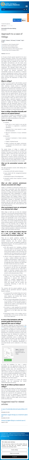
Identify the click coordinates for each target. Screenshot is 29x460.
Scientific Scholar (9, 435)
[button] (26, 6)
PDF (24, 20)
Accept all (14, 456)
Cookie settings (14, 449)
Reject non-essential (14, 453)
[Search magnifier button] (26, 9)
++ (4, 41)
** (20, 40)
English (4, 25)
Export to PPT (8, 360)
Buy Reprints (18, 20)
